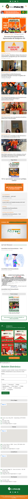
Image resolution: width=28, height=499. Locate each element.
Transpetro (10, 389)
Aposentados (6, 386)
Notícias (8, 53)
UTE (4, 389)
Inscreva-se (5, 393)
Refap (17, 384)
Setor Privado (10, 212)
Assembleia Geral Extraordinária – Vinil (11, 248)
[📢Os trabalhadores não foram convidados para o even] (20, 349)
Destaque (3, 53)
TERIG (21, 386)
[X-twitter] (12, 1)
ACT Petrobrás (5, 200)
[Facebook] (10, 1)
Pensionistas (18, 387)
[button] (14, 12)
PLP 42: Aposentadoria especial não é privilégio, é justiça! (14, 179)
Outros (4, 384)
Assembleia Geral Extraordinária (9, 269)
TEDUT (4, 387)
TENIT (10, 387)
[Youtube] (15, 1)
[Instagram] (17, 1)
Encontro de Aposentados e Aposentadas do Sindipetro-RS (14, 37)
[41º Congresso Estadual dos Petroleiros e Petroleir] (7, 349)
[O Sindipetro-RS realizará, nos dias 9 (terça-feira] (20, 336)
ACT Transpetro (6, 194)
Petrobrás (11, 384)
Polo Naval (15, 386)
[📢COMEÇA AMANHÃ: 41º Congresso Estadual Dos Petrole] (7, 336)
